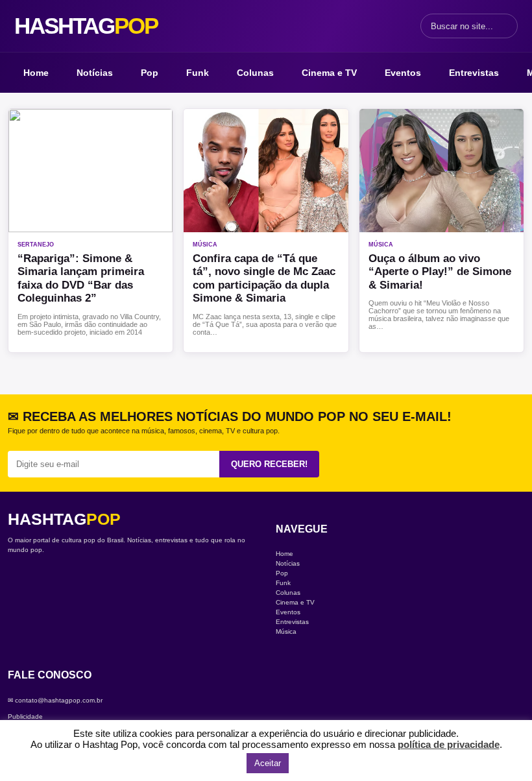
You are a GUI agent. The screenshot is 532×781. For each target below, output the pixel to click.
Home (36, 72)
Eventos (403, 72)
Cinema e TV (329, 72)
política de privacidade (449, 744)
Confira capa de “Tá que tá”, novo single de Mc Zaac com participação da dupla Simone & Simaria (264, 278)
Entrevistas (474, 72)
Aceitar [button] (267, 763)
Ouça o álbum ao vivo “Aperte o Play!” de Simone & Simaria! (440, 271)
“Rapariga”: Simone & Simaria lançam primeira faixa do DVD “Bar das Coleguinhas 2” (81, 278)
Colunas (255, 72)
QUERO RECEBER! (269, 464)
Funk (197, 72)
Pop (149, 72)
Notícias (95, 72)
